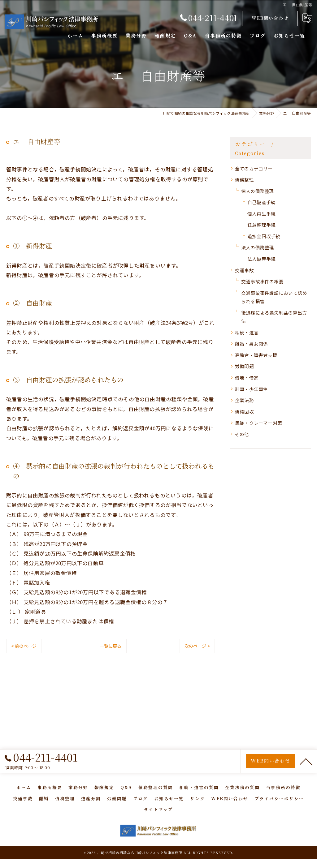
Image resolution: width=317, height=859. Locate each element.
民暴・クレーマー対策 (258, 422)
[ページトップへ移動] (306, 761)
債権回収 (244, 411)
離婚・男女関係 (251, 343)
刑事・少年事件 (251, 389)
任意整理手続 (261, 224)
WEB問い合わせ (270, 18)
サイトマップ (158, 809)
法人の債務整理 (257, 247)
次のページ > (197, 646)
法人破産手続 (261, 259)
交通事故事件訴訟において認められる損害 (274, 297)
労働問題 (244, 366)
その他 (242, 434)
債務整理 (244, 179)
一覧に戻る (111, 646)
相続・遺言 (246, 332)
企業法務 (244, 400)
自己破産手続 (261, 202)
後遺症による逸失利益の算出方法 (274, 316)
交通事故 (244, 270)
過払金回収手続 (263, 236)
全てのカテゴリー (254, 168)
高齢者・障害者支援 (256, 355)
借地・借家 (246, 377)
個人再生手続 (261, 213)
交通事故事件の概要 (262, 281)
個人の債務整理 (257, 191)
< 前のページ (24, 646)
